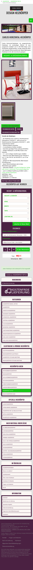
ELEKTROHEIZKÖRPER (8, 350)
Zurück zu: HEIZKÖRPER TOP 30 (16, 275)
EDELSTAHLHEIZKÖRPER (9, 434)
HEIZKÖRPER (6, 1)
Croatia (11, 533)
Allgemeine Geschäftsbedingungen (11, 511)
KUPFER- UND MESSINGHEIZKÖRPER (12, 451)
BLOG (4, 487)
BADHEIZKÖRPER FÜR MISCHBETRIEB (12, 360)
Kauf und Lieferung (7, 540)
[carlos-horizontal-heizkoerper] (8, 111)
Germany (19, 533)
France (14, 533)
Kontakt (4, 537)
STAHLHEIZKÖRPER (8, 454)
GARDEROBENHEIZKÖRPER (10, 387)
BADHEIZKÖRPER (7, 374)
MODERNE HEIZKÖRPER (9, 327)
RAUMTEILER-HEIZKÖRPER (9, 417)
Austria (2, 533)
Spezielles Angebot (7, 504)
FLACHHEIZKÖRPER (8, 323)
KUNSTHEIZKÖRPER (8, 404)
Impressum (5, 514)
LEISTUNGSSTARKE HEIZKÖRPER (11, 330)
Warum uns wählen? (7, 471)
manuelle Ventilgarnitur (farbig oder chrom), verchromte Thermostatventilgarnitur (16, 168)
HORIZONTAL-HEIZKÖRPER (9, 317)
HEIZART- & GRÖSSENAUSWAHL (15, 55)
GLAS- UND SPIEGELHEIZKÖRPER (11, 441)
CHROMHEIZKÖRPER (8, 431)
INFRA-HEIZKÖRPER (8, 414)
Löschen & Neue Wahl (21, 224)
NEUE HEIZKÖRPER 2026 (9, 394)
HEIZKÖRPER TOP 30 (16, 1)
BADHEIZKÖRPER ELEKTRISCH (10, 354)
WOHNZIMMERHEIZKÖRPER (10, 370)
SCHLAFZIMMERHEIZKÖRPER (10, 377)
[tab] (10, 125)
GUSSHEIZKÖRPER (7, 447)
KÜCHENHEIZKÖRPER (8, 380)
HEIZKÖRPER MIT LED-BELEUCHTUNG (12, 410)
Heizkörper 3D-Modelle (8, 481)
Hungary (23, 533)
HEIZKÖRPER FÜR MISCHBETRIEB (11, 357)
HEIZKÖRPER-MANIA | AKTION (10, 304)
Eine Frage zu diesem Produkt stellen (11, 181)
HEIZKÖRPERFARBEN (8, 467)
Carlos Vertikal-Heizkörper (9, 172)
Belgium (7, 533)
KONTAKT (5, 497)
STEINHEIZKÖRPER (7, 457)
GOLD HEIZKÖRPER (8, 444)
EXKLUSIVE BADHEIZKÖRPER (10, 340)
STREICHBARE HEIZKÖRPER (10, 407)
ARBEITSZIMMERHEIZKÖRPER (10, 384)
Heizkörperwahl (6, 474)
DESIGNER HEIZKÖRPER (9, 313)
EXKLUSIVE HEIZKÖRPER (9, 337)
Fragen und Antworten (8, 484)
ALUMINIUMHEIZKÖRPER (9, 427)
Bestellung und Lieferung (9, 501)
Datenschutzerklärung (8, 507)
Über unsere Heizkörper (8, 477)
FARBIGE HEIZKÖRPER (8, 437)
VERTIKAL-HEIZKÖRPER (9, 320)
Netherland (28, 533)
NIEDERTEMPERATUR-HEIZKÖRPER (12, 333)
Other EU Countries (10, 534)
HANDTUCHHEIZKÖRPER (9, 310)
